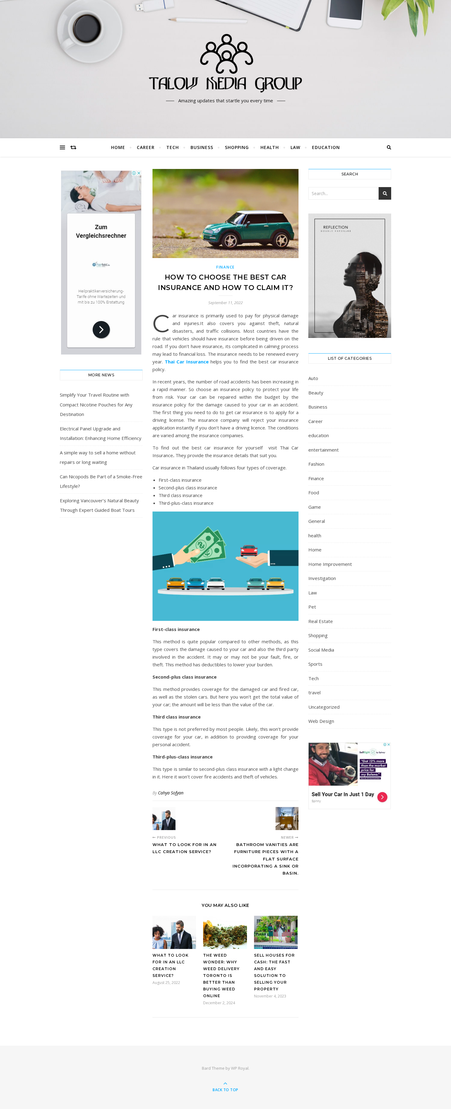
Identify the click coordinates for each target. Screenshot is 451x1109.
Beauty (315, 393)
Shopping (237, 147)
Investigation (322, 578)
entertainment (323, 450)
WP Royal (240, 1068)
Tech (172, 147)
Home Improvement (330, 564)
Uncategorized (324, 707)
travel (314, 692)
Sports (315, 664)
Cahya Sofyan (170, 793)
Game (314, 507)
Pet (312, 607)
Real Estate (320, 621)
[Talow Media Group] (225, 63)
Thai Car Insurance (187, 362)
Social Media (321, 650)
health (269, 147)
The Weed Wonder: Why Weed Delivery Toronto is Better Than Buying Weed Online (221, 975)
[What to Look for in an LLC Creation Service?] (163, 818)
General (316, 521)
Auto (313, 378)
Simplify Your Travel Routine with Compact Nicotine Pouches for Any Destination (96, 404)
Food (313, 492)
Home (118, 147)
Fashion (316, 464)
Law (295, 147)
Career (146, 147)
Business (202, 147)
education (326, 147)
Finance (225, 267)
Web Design (321, 721)
